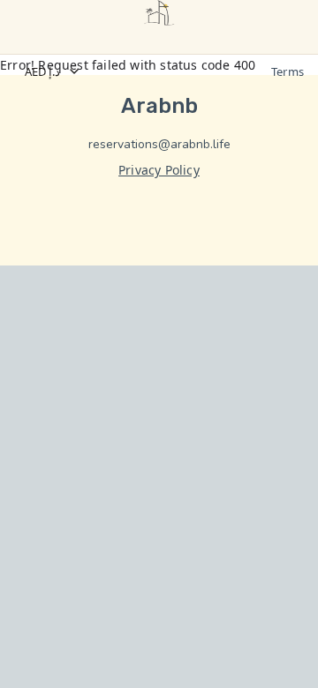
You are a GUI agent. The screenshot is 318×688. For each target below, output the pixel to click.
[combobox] (138, 71)
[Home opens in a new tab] (159, 13)
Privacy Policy (159, 169)
